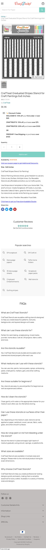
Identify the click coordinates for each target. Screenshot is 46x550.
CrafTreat (6, 103)
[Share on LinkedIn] (10, 209)
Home (3, 16)
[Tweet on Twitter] (6, 209)
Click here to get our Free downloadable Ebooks (18, 201)
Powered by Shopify (23, 544)
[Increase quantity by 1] (19, 147)
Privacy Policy (10, 539)
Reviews (36, 537)
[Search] (42, 9)
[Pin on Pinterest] (14, 209)
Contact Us (27, 537)
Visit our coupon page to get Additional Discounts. (19, 163)
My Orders (18, 537)
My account (8, 537)
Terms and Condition (24, 539)
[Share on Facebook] (2, 209)
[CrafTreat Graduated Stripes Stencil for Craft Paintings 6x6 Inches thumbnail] (4, 84)
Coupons (37, 539)
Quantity (4, 142)
